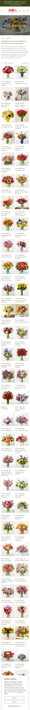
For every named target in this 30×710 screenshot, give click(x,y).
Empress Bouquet (6, 430)
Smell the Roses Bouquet (6, 666)
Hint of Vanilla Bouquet (19, 496)
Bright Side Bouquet (7, 644)
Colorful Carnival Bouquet (20, 279)
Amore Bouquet (6, 257)
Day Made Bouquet (21, 581)
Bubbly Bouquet (6, 192)
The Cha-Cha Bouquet (5, 518)
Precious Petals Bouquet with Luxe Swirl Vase (7, 474)
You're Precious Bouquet (6, 84)
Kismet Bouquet (20, 622)
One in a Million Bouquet (20, 409)
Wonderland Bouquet (22, 560)
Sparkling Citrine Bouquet (20, 236)
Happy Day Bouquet (21, 83)
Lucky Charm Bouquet (19, 539)
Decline (14, 702)
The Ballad (4, 409)
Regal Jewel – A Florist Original (20, 214)
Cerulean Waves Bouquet (6, 366)
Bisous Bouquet (6, 560)
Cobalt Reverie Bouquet (19, 473)
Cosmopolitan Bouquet (5, 214)
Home (2, 38)
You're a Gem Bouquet (5, 387)
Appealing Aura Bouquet (6, 539)
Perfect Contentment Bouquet (22, 192)
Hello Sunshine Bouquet (6, 322)
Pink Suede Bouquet (7, 602)
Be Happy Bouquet (7, 127)
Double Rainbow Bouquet (6, 236)
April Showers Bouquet (19, 518)
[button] (20, 11)
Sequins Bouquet (20, 602)
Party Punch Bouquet (22, 322)
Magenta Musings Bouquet (20, 451)
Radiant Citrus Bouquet (19, 149)
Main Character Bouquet (6, 623)
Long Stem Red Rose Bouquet (21, 127)
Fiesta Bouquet (20, 170)
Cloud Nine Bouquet (21, 430)
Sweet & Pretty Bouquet (5, 344)
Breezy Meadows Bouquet (6, 301)
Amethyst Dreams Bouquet (21, 257)
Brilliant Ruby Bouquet (19, 366)
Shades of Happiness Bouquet (7, 581)
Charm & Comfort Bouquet (6, 149)
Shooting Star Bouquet (19, 666)
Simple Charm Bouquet (5, 171)
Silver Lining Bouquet (5, 496)
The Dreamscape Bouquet (20, 387)
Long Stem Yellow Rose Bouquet (21, 301)
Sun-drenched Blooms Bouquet (6, 279)
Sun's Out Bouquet (7, 450)
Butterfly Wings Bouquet (20, 344)
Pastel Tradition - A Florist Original (21, 105)
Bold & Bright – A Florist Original (20, 645)
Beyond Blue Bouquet (5, 105)
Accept (14, 698)
